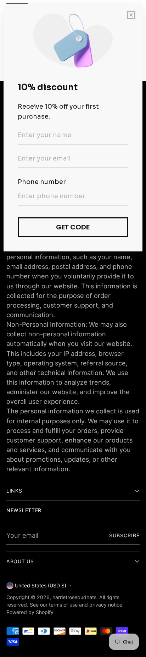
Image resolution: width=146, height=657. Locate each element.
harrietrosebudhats (74, 597)
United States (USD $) (40, 585)
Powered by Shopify (30, 612)
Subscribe (124, 535)
